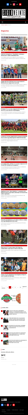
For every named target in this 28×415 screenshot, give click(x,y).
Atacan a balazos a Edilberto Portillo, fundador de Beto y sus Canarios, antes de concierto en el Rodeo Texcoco (18, 312)
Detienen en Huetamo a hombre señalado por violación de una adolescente (17, 326)
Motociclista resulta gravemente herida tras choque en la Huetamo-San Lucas (18, 341)
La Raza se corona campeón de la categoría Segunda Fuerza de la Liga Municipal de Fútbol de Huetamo (14, 137)
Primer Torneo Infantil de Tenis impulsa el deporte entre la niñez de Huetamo (13, 275)
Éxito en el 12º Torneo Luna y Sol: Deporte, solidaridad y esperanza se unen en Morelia (12, 248)
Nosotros (3, 410)
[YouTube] (20, 4)
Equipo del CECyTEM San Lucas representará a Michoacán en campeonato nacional (12, 82)
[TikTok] (17, 4)
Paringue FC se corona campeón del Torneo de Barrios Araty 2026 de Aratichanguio (12, 109)
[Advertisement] (14, 379)
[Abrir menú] (2, 22)
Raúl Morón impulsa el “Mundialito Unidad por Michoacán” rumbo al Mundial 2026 (12, 54)
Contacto (8, 410)
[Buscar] (25, 22)
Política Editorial (15, 410)
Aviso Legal (22, 410)
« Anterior (3, 287)
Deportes (6, 25)
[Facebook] (8, 4)
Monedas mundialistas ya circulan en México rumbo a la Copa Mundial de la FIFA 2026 (14, 220)
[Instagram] (14, 4)
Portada (2, 25)
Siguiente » (25, 287)
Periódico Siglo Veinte (10, 413)
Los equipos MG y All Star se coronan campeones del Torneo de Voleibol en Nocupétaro (14, 164)
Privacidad (4, 411)
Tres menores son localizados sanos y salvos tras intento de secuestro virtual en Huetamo (17, 319)
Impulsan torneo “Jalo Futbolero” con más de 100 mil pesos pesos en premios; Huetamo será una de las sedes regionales (14, 193)
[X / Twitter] (11, 4)
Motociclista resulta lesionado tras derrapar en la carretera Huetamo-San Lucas (17, 334)
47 (20, 287)
